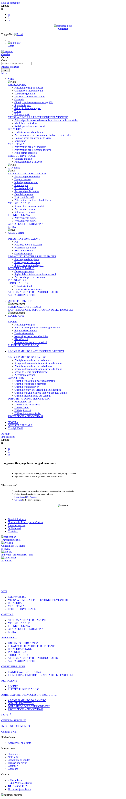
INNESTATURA (17, 280)
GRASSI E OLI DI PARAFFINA (26, 223)
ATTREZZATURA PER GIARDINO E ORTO (33, 292)
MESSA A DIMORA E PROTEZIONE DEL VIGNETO (38, 117)
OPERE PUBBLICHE (20, 300)
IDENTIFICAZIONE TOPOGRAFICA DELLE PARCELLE (41, 309)
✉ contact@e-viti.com (19, 789)
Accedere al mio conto (19, 742)
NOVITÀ (13, 422)
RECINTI (13, 321)
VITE (11, 78)
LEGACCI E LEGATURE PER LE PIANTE (32, 256)
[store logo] (18, 34)
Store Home (19, 497)
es (9, 20)
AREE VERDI (16, 232)
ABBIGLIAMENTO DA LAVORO (27, 357)
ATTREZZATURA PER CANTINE (27, 173)
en (9, 14)
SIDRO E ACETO (18, 283)
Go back (18, 500)
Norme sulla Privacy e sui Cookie (25, 522)
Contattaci (13, 531)
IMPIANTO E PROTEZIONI (24, 238)
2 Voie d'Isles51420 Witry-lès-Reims (20, 781)
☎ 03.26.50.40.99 (18, 786)
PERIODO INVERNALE (22, 155)
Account (5, 433)
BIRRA (12, 226)
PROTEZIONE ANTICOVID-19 (25, 416)
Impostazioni (8, 436)
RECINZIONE (16, 315)
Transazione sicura (17, 762)
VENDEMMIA (16, 143)
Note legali (13, 757)
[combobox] (16, 63)
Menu (4, 73)
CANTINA (14, 167)
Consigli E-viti (15, 428)
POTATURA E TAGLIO (21, 268)
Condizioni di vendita (19, 760)
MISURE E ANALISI (19, 203)
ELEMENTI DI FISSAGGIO (23, 345)
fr (9, 17)
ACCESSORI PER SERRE (22, 295)
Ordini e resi (14, 528)
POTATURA (15, 129)
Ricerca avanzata (10, 66)
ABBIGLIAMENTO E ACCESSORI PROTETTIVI (36, 351)
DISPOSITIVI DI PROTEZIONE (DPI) (29, 398)
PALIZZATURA (17, 84)
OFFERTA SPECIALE (20, 425)
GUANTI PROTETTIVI (21, 377)
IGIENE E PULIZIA (19, 215)
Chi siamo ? (14, 754)
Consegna (13, 768)
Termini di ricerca (17, 519)
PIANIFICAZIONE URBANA (24, 306)
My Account (31, 497)
